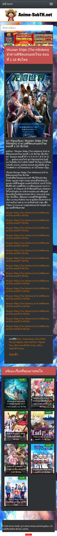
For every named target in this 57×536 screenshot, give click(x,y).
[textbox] (27, 28)
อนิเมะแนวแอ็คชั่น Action (25, 345)
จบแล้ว (13, 354)
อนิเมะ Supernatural (25, 339)
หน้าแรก (7, 3)
